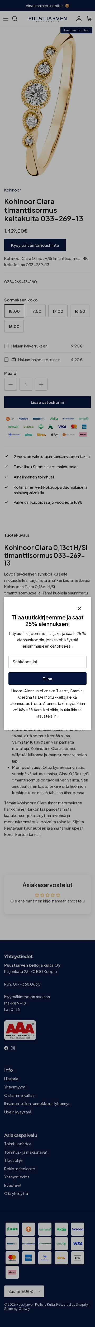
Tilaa (47, 678)
